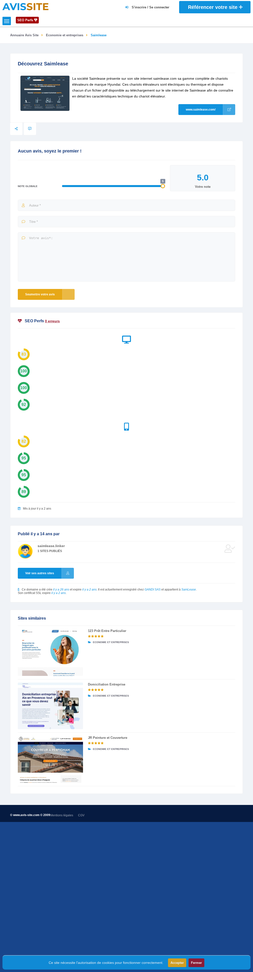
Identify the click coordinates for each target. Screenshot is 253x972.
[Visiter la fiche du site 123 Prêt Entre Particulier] (50, 652)
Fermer (196, 963)
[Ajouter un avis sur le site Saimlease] (30, 129)
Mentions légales (61, 815)
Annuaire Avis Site (24, 35)
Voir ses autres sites (39, 573)
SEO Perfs (25, 20)
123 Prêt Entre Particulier (107, 631)
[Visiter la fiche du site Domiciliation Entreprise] (50, 706)
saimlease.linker (51, 546)
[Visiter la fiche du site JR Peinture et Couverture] (50, 759)
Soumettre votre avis (40, 294)
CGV (81, 815)
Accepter (177, 963)
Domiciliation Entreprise (106, 684)
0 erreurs (52, 321)
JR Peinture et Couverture (107, 738)
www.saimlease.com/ (200, 109)
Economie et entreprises (64, 35)
